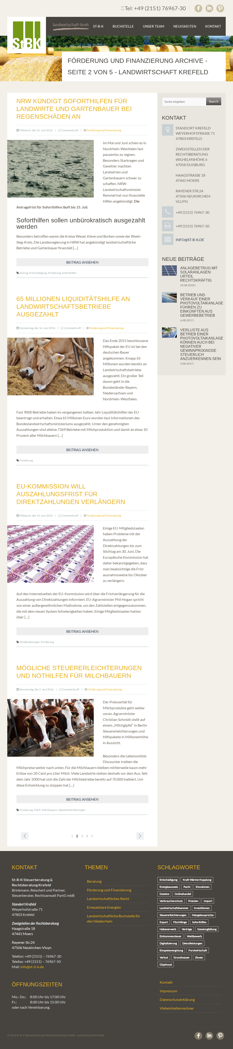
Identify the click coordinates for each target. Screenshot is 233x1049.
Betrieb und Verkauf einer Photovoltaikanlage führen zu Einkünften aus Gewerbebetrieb (201, 305)
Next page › (140, 836)
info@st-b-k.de (190, 239)
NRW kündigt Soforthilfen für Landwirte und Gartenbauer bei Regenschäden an (74, 109)
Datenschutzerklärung (177, 999)
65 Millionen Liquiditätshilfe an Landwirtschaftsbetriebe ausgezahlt (73, 306)
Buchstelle (123, 26)
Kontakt (213, 26)
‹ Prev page (24, 836)
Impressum (168, 991)
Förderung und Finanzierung (103, 130)
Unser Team (153, 26)
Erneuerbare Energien (104, 907)
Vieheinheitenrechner (177, 1008)
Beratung (94, 881)
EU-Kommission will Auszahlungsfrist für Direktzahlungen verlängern (70, 494)
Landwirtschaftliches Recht (108, 898)
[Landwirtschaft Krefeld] (26, 35)
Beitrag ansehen (82, 262)
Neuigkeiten (184, 26)
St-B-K (98, 26)
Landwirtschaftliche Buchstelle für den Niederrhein (113, 918)
